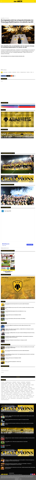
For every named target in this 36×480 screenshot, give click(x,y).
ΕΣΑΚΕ (29, 386)
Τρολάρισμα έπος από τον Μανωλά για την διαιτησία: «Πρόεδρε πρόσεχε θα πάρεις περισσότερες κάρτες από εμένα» (20, 468)
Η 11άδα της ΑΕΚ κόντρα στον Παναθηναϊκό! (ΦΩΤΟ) (13, 314)
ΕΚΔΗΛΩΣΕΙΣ (6, 386)
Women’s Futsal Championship (4, 399)
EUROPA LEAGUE (3, 395)
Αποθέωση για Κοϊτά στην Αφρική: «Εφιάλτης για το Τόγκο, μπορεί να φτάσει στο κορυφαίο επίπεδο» (19, 423)
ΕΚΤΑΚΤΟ (10, 386)
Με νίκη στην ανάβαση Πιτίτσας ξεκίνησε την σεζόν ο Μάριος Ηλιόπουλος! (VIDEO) (18, 325)
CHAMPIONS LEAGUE (8, 394)
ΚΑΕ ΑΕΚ (10, 387)
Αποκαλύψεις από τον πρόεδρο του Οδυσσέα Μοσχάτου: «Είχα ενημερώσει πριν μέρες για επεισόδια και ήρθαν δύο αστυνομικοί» (19, 337)
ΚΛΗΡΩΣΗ (19, 387)
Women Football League (19, 398)
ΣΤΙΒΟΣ (16, 391)
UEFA (6, 398)
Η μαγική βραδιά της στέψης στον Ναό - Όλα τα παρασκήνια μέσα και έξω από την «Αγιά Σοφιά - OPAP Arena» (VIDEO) (20, 354)
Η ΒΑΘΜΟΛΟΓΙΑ (3, 387)
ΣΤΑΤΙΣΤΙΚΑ (12, 391)
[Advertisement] (18, 10)
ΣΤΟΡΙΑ (19, 391)
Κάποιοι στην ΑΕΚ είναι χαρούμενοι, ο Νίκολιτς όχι (13, 361)
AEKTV (2, 394)
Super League (2, 398)
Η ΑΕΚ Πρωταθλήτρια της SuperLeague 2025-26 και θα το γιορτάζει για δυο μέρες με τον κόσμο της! (19, 308)
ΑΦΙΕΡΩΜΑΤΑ (24, 383)
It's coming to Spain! (8, 445)
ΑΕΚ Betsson (18, 382)
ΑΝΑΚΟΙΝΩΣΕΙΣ (28, 382)
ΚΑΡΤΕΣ (13, 387)
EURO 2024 (20, 394)
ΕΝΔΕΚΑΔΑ (17, 386)
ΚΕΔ (16, 387)
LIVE (24, 395)
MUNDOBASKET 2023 (29, 395)
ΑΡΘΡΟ (13, 383)
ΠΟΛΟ (2, 390)
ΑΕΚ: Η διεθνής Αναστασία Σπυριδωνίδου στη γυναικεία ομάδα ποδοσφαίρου (17, 303)
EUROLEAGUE (29, 394)
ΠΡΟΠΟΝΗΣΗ (16, 390)
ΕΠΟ (20, 386)
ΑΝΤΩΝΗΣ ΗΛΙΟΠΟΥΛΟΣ (4, 383)
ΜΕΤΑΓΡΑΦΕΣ (30, 387)
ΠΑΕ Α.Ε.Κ (18, 72)
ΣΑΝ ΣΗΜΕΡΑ (3, 391)
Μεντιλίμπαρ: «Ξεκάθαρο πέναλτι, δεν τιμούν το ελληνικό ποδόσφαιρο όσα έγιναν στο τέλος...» (20, 332)
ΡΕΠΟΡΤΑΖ (28, 72)
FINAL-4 (11, 395)
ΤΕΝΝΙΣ (32, 391)
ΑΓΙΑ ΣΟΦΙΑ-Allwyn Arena (8, 382)
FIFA (8, 395)
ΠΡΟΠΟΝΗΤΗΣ (21, 390)
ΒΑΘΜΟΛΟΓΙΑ (28, 383)
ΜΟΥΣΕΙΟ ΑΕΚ (14, 72)
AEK (1, 73)
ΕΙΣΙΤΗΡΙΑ (2, 386)
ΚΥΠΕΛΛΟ (26, 387)
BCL (4, 394)
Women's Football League (26, 398)
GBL (14, 395)
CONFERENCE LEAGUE (15, 394)
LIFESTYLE (22, 395)
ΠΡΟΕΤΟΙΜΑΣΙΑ (12, 390)
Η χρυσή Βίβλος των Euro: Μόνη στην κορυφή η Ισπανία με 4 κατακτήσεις (16, 441)
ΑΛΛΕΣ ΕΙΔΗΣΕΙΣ (5, 72)
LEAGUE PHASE (17, 395)
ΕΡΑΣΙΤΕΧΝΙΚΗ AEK (24, 386)
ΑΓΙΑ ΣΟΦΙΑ (2, 382)
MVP (33, 395)
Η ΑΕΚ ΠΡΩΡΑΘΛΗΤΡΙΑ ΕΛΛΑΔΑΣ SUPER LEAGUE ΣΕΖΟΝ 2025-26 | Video (15, 311)
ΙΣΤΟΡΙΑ (7, 387)
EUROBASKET (25, 394)
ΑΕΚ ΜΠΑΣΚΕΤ (14, 382)
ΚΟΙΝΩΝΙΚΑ (10, 72)
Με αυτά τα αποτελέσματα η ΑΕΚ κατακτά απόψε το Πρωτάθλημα (15, 318)
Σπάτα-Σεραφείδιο (8, 391)
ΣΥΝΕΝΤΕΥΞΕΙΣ (28, 391)
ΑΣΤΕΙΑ (16, 383)
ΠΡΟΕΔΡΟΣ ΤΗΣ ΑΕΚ (23, 72)
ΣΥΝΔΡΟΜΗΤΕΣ (23, 391)
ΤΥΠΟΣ (31, 72)
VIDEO (9, 398)
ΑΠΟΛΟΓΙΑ (9, 383)
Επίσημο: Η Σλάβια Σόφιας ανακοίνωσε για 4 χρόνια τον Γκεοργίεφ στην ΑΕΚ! (17, 419)
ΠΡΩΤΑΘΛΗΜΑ (26, 390)
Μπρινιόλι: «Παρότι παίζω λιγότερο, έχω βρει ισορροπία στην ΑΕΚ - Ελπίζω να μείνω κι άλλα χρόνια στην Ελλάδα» (19, 416)
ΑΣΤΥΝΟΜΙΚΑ (19, 383)
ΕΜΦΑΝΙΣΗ (13, 386)
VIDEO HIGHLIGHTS (13, 398)
